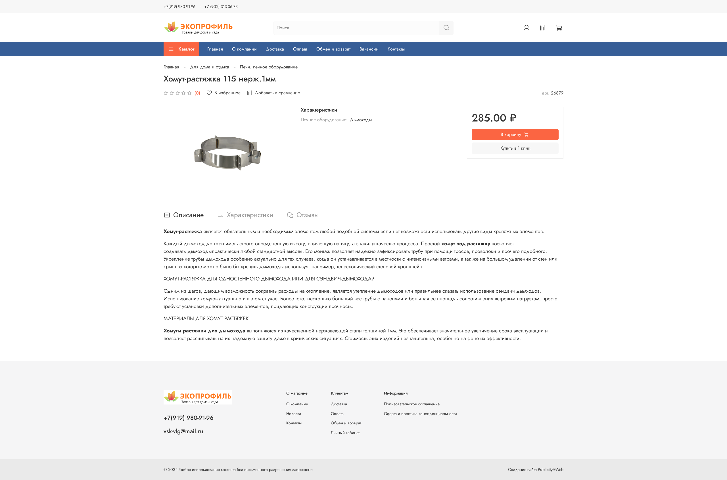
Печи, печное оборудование (269, 67)
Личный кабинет (345, 432)
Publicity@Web (550, 469)
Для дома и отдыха (209, 67)
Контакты (396, 49)
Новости (293, 413)
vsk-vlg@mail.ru (183, 431)
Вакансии (369, 49)
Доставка (275, 49)
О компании (244, 49)
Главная (215, 49)
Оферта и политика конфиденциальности (420, 413)
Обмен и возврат (333, 49)
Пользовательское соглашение (412, 404)
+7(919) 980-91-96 (179, 6)
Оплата (300, 49)
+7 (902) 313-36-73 (221, 6)
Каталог (186, 49)
